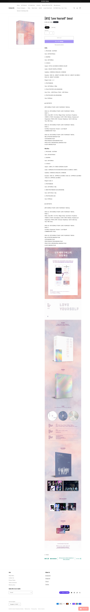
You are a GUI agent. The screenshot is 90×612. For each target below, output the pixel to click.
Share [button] (47, 554)
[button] (21, 8)
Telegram (47, 578)
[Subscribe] (31, 592)
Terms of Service (13, 582)
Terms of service (41, 608)
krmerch (13, 608)
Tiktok (47, 581)
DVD (48, 28)
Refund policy (12, 584)
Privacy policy (34, 608)
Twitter (47, 584)
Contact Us (11, 577)
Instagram (48, 575)
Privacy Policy (12, 580)
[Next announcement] (80, 1)
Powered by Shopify (19, 608)
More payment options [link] (59, 44)
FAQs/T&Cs (11, 575)
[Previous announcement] (9, 1)
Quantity (46, 30)
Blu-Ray (54, 28)
